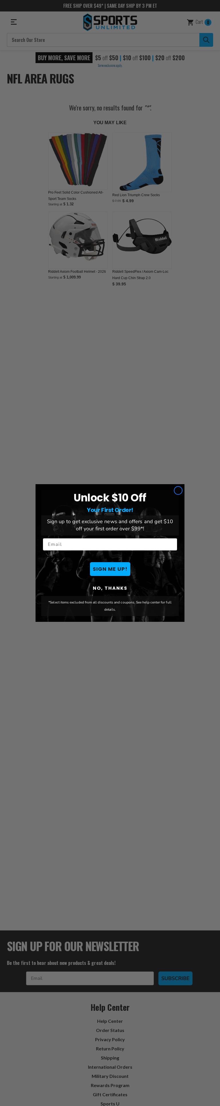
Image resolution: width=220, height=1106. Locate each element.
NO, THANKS (110, 588)
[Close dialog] (178, 490)
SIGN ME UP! (110, 569)
